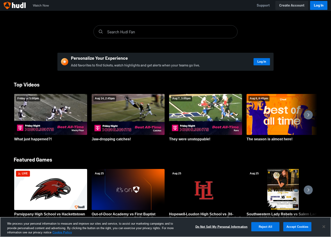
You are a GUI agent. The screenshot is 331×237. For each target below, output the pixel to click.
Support (263, 5)
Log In (319, 5)
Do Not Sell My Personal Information (221, 226)
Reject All (265, 226)
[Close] (324, 227)
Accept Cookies (297, 226)
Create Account (291, 5)
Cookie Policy (62, 232)
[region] (165, 227)
